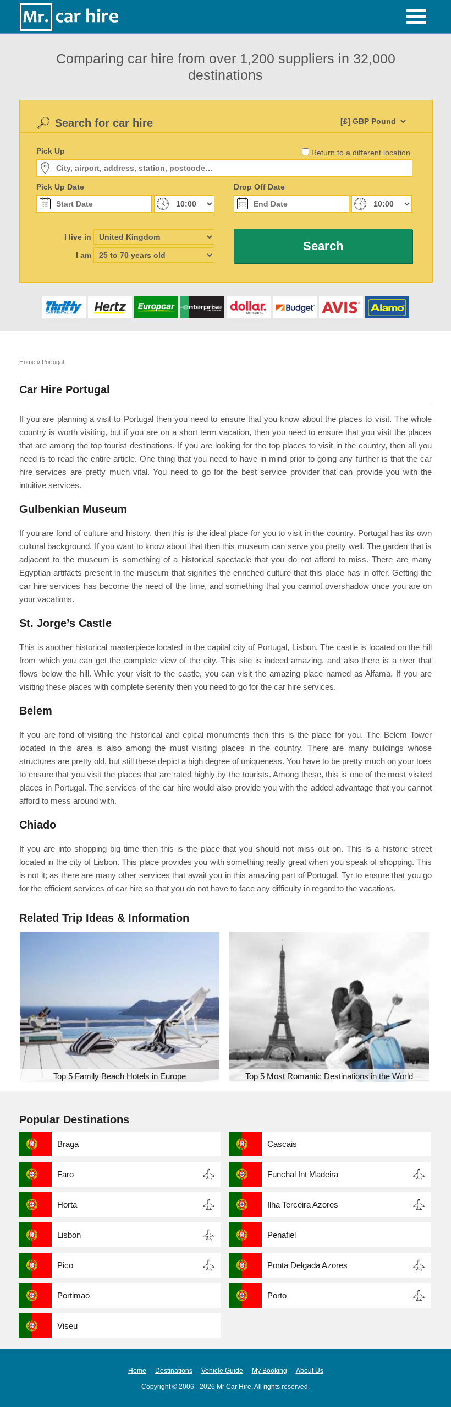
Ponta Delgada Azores (307, 1265)
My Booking (269, 1370)
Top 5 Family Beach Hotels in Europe (119, 1076)
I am (83, 255)
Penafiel (281, 1235)
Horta (67, 1204)
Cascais (282, 1144)
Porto (277, 1295)
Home (137, 1370)
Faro (65, 1174)
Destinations (174, 1370)
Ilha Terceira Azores (302, 1204)
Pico (65, 1265)
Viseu (67, 1325)
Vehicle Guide (222, 1370)
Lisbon (69, 1235)
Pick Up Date (60, 186)
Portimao (73, 1295)
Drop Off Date (259, 186)
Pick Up (50, 151)
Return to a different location (360, 152)
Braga (68, 1144)
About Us (309, 1370)
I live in (77, 236)
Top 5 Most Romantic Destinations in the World (329, 1076)
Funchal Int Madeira (302, 1174)
